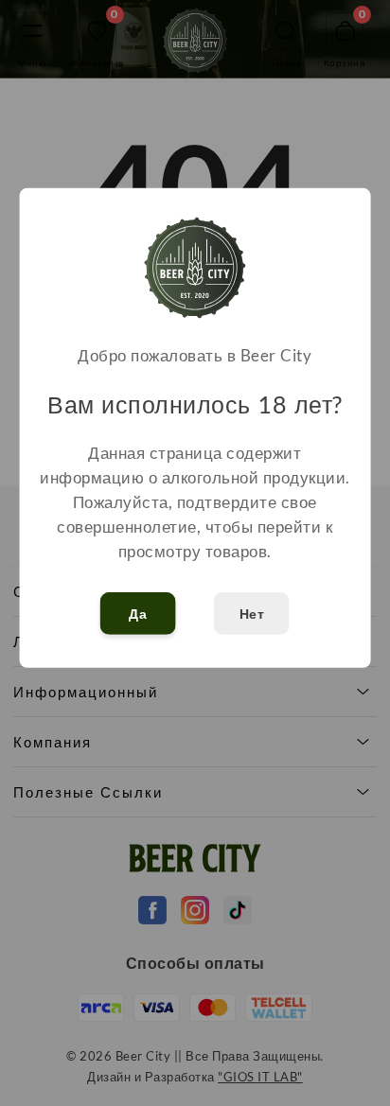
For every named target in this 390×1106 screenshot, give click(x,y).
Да (138, 614)
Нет (252, 614)
